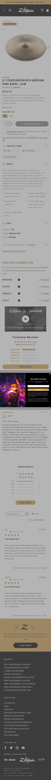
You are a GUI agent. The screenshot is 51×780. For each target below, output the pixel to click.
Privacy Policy (44, 398)
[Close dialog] (50, 373)
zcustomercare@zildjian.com (44, 401)
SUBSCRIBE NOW (38, 389)
